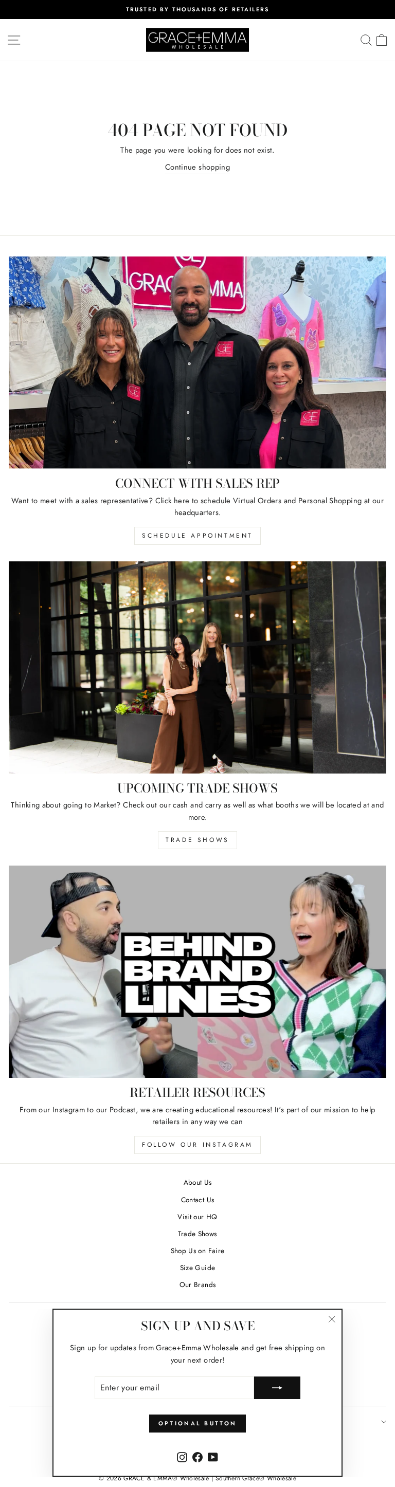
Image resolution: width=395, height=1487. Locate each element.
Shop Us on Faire (198, 1250)
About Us (198, 1182)
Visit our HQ (197, 1216)
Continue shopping (197, 167)
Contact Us (197, 1200)
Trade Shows (197, 840)
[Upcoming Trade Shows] (197, 667)
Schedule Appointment (197, 535)
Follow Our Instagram (197, 1144)
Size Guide (198, 1267)
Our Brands (197, 1284)
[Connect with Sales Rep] (197, 362)
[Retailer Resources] (197, 972)
